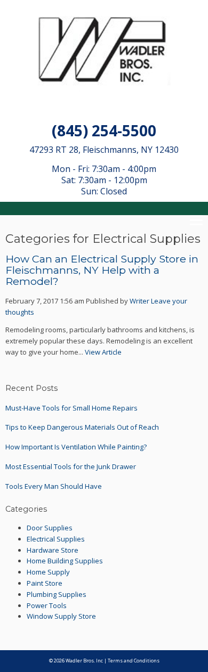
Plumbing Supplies (56, 594)
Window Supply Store (61, 616)
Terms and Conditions (133, 660)
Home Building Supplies (65, 561)
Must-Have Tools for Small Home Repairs (71, 408)
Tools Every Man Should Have (53, 486)
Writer (139, 301)
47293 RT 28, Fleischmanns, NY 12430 (104, 149)
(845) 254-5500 (104, 130)
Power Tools (47, 605)
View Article (103, 352)
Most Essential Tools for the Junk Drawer (70, 466)
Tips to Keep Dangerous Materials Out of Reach (82, 427)
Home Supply (48, 572)
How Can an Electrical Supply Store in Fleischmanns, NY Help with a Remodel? (101, 270)
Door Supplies (50, 527)
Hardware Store (52, 550)
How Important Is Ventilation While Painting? (76, 447)
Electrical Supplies (56, 539)
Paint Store (44, 583)
